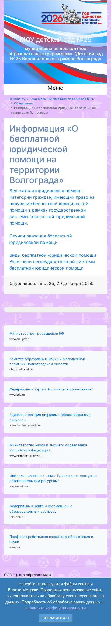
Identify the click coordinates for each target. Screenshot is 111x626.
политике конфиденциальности (56, 608)
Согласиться (56, 618)
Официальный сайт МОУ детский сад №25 (62, 99)
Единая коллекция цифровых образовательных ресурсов (50, 417)
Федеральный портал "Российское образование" (51, 389)
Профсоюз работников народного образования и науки (51, 539)
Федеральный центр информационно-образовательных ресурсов (41, 508)
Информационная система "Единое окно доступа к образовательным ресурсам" (52, 478)
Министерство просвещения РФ (36, 333)
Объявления (23, 103)
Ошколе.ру (17, 99)
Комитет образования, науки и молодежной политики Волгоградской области (47, 361)
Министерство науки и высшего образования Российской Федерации (48, 447)
